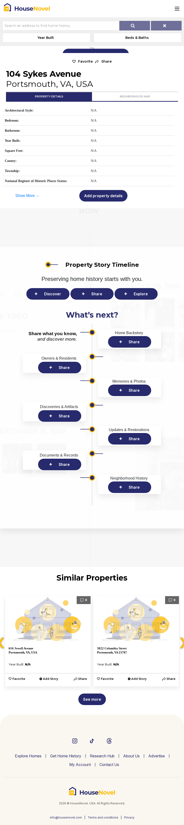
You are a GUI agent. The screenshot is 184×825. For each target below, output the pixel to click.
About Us (131, 756)
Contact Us (109, 764)
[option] (48, 641)
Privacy (129, 817)
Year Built (45, 38)
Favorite (85, 61)
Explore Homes (28, 756)
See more (92, 699)
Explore (141, 293)
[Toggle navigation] (177, 9)
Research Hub (102, 756)
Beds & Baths (137, 38)
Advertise (156, 756)
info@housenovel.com (66, 817)
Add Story (50, 679)
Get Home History (65, 756)
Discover (52, 293)
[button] (103, 61)
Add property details (103, 195)
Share (96, 293)
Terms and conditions (103, 817)
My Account (80, 764)
